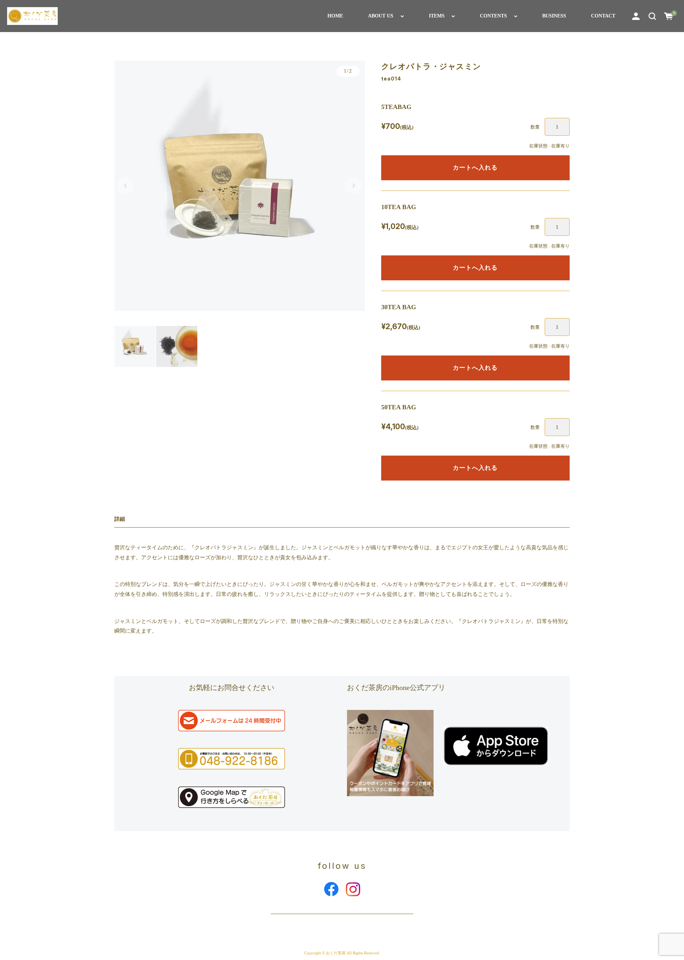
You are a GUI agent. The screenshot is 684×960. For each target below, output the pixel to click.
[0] (668, 16)
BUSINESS (554, 16)
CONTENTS (493, 16)
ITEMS (437, 16)
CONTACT (603, 16)
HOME (335, 16)
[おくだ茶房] (32, 16)
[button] (652, 16)
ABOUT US (380, 16)
